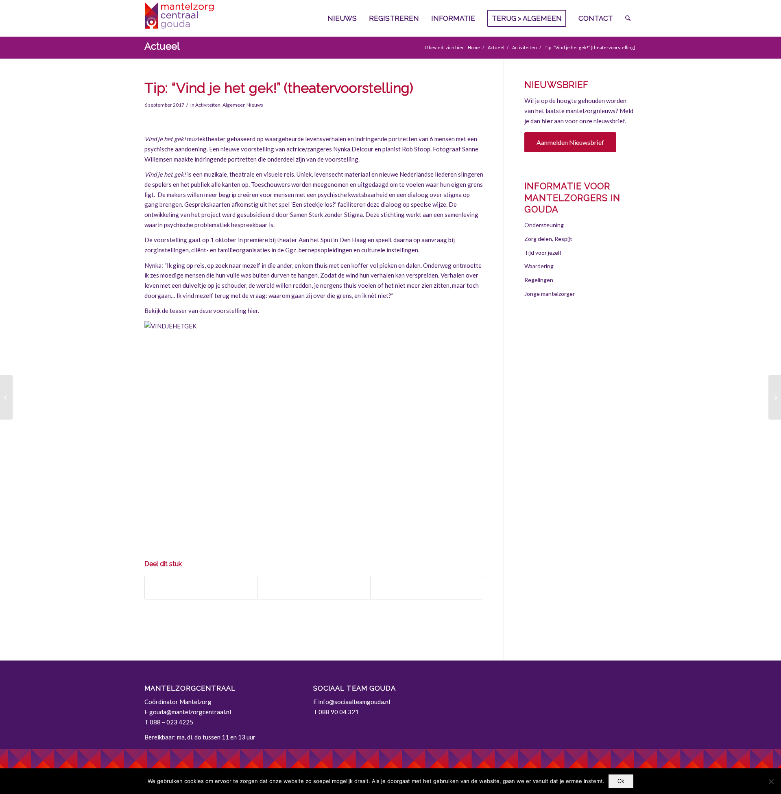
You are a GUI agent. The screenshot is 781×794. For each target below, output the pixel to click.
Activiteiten (207, 105)
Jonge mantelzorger (549, 293)
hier (547, 121)
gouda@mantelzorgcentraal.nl (190, 711)
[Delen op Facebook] (201, 587)
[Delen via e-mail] (427, 587)
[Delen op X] (314, 587)
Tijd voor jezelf (542, 252)
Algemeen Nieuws (243, 105)
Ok (620, 781)
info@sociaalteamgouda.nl (354, 701)
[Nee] (771, 781)
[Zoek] (628, 18)
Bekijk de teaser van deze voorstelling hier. (201, 310)
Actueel (162, 46)
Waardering (539, 265)
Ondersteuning (544, 224)
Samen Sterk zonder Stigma (326, 214)
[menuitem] (342, 18)
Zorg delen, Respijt (548, 238)
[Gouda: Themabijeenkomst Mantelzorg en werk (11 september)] (6, 397)
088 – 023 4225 (171, 722)
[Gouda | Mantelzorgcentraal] (205, 18)
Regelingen (538, 279)
